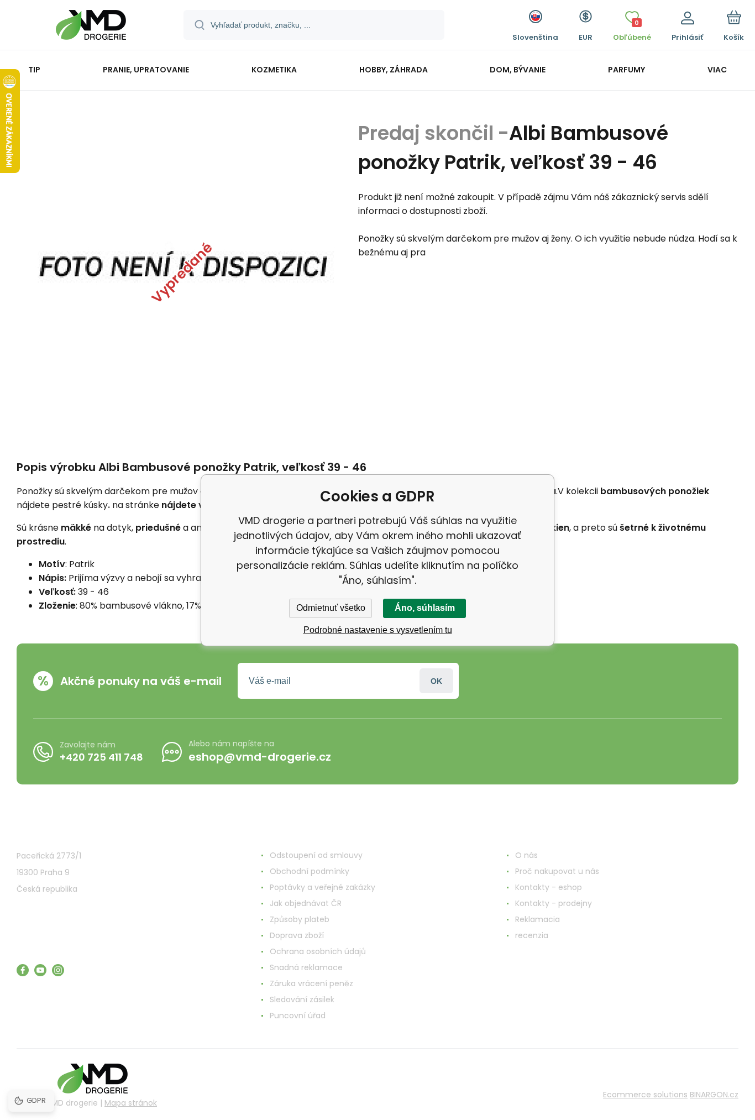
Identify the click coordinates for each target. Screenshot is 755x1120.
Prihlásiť (436, 680)
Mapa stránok (130, 1102)
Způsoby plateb (299, 919)
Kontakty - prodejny (553, 903)
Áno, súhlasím (425, 608)
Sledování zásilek (302, 999)
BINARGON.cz (714, 1094)
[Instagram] (58, 970)
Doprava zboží (297, 935)
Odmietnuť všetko (330, 608)
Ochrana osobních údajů (318, 951)
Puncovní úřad (298, 1015)
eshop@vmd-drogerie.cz (259, 757)
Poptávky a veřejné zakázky (322, 887)
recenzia (531, 935)
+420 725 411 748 (101, 757)
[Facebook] (23, 970)
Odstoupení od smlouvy (316, 855)
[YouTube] (40, 970)
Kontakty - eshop (548, 887)
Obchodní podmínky (309, 871)
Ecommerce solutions (645, 1094)
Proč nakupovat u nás (557, 871)
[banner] (91, 26)
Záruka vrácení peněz (311, 983)
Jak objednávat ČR (306, 903)
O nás (526, 855)
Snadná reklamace (306, 967)
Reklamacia (537, 919)
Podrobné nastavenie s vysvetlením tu (377, 630)
